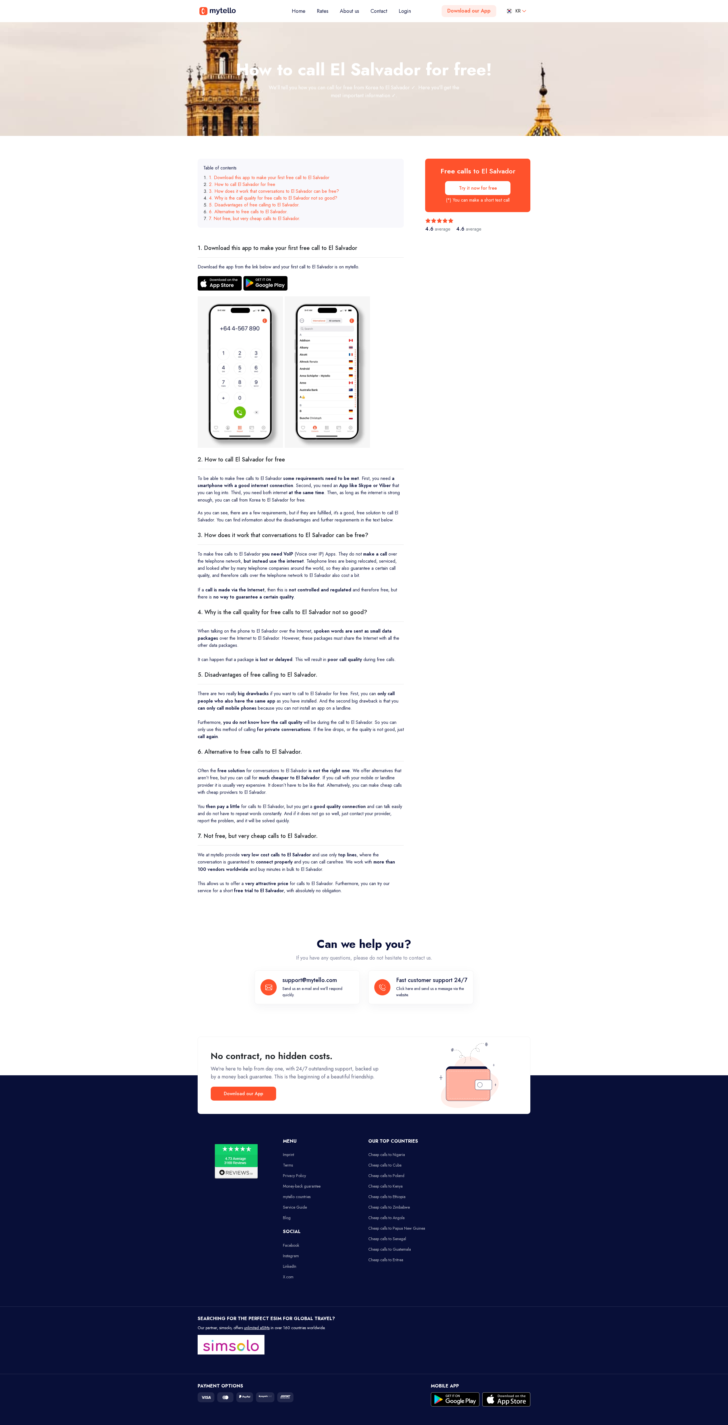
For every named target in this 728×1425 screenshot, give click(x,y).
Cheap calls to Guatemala (389, 1249)
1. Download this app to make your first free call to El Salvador (269, 177)
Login (405, 11)
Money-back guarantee (301, 1186)
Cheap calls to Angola (386, 1218)
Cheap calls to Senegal (387, 1239)
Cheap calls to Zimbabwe (389, 1207)
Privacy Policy (294, 1175)
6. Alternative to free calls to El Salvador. (248, 211)
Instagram (291, 1256)
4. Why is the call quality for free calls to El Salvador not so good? (273, 198)
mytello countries (297, 1197)
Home (301, 11)
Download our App (469, 11)
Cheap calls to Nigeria (386, 1154)
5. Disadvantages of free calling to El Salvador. (254, 205)
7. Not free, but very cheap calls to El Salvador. (254, 218)
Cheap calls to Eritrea (385, 1260)
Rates (322, 11)
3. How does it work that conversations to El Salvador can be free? (274, 191)
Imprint (288, 1154)
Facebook (291, 1245)
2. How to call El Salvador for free (242, 184)
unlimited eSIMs (257, 1328)
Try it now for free (478, 188)
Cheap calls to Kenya (385, 1186)
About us (349, 11)
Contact (379, 11)
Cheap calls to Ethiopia (387, 1197)
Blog (287, 1218)
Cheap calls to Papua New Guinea (396, 1228)
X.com (288, 1277)
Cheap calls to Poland (386, 1175)
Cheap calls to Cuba (385, 1165)
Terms (288, 1165)
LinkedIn (289, 1266)
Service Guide (295, 1207)
